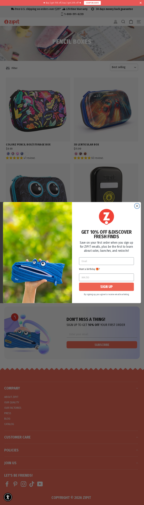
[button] (8, 497)
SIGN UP (106, 287)
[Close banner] (140, 3)
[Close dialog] (137, 206)
